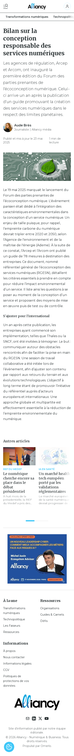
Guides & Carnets (52, 614)
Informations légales (17, 663)
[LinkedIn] (34, 718)
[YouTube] (47, 718)
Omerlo (46, 746)
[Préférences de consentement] (9, 747)
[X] (40, 718)
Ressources (11, 632)
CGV (6, 670)
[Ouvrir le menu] (6, 6)
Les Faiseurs (11, 625)
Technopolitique (14, 619)
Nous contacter (14, 657)
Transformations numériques (27, 17)
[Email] (28, 718)
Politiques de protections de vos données (16, 680)
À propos (9, 651)
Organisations (49, 608)
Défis (44, 621)
